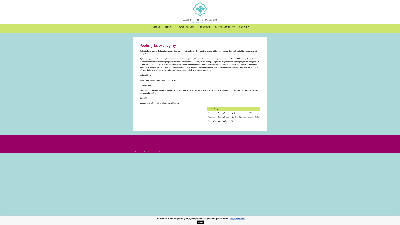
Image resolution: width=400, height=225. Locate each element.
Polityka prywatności (237, 219)
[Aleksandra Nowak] (200, 14)
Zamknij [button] (200, 222)
